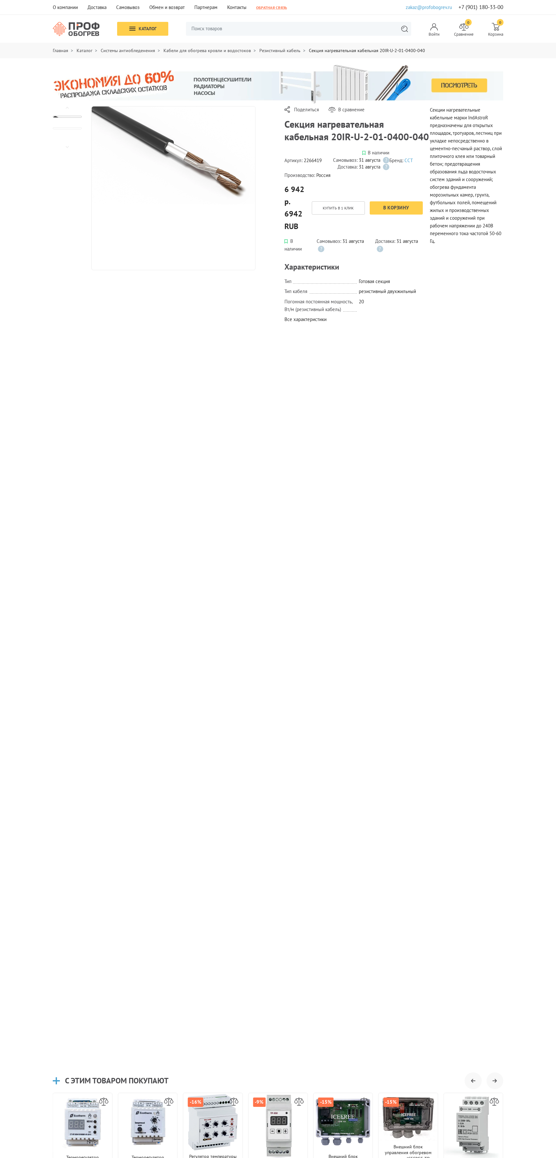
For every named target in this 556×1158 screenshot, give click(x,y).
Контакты (236, 7)
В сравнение (351, 109)
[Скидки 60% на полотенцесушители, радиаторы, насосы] (278, 84)
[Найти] (404, 29)
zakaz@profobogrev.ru (429, 7)
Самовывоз (128, 7)
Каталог (147, 29)
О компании (65, 7)
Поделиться (306, 109)
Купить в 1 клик (338, 208)
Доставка (97, 7)
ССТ (408, 160)
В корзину (396, 208)
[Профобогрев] (76, 29)
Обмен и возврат (167, 7)
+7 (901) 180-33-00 (481, 7)
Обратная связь (271, 7)
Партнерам (206, 7)
